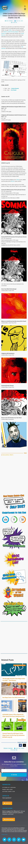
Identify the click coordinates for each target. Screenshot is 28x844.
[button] (25, 6)
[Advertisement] (14, 2)
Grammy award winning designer (11, 31)
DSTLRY (13, 181)
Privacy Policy (4, 834)
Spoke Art (3, 33)
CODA (10, 30)
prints (11, 454)
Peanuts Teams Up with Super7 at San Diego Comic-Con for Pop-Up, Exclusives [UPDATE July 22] (13, 735)
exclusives (6, 454)
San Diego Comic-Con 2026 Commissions (13, 697)
